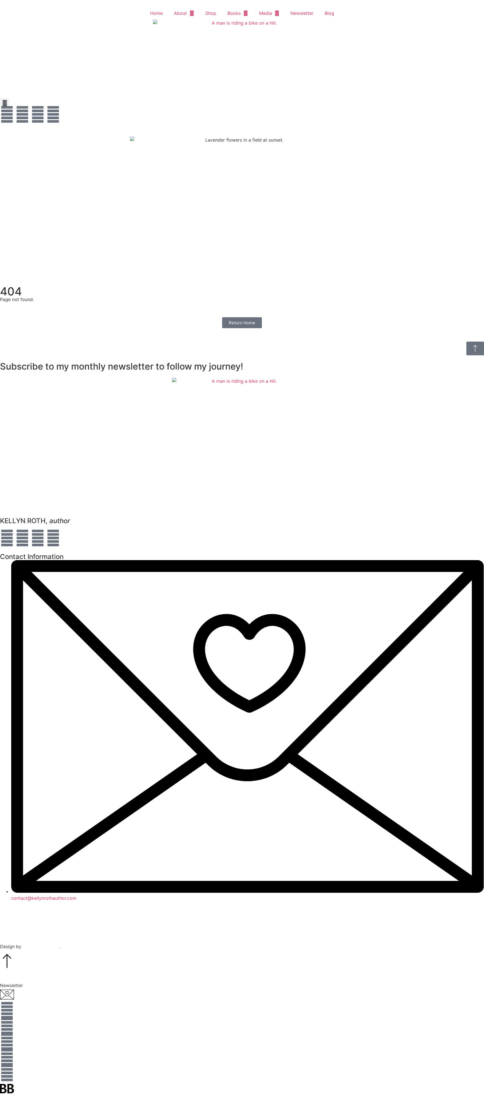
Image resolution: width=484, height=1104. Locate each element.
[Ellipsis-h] (53, 114)
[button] (4, 102)
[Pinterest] (53, 538)
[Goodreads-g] (7, 1073)
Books (234, 13)
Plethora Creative (41, 946)
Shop (210, 13)
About (180, 13)
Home (156, 13)
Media (265, 13)
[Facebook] (7, 114)
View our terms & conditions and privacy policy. (242, 929)
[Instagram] (22, 114)
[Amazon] (38, 114)
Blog (329, 13)
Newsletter (301, 13)
